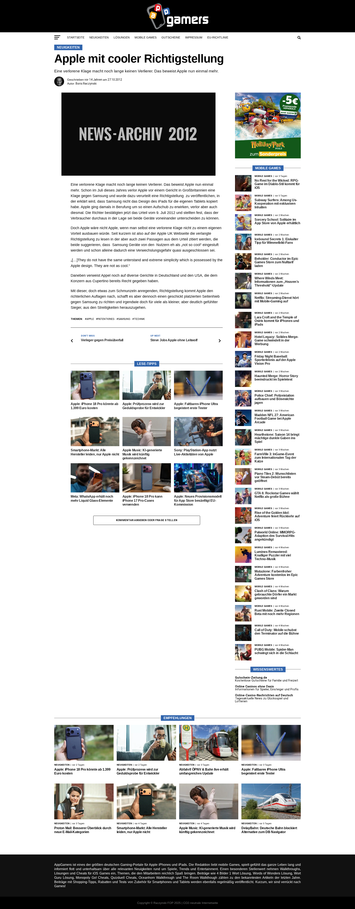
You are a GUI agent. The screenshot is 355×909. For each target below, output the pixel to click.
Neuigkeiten (99, 37)
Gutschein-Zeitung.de (251, 677)
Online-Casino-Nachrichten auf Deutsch (264, 695)
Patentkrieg (106, 319)
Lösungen (122, 37)
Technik (139, 319)
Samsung (124, 319)
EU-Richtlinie (217, 37)
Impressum (193, 37)
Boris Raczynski (86, 83)
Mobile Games (146, 37)
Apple (90, 319)
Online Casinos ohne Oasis (254, 686)
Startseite (75, 37)
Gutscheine (170, 37)
